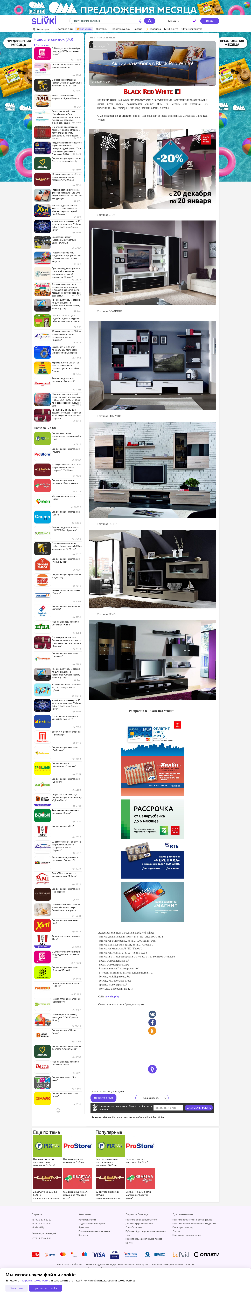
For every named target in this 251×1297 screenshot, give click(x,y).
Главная (92, 38)
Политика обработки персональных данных (194, 1223)
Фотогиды (100, 46)
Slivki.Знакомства (192, 29)
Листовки (101, 29)
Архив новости (151, 1097)
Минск (172, 21)
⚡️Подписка (153, 29)
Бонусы (129, 1242)
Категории (43, 29)
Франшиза (84, 1227)
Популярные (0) (45, 428)
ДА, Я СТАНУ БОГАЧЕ (199, 1107)
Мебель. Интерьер (106, 38)
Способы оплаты (134, 1227)
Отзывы (176, 1231)
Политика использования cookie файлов (192, 1219)
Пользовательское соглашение (94, 1231)
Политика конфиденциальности (141, 1219)
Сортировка (42, 45)
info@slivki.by (38, 1227)
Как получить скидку (182, 1227)
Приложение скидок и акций (186, 1235)
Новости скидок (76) (53, 39)
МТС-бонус (171, 29)
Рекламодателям (87, 1219)
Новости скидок (120, 29)
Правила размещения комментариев (144, 1239)
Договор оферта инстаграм (139, 1223)
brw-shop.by (111, 996)
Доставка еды (64, 29)
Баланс (138, 29)
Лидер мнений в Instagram (92, 1223)
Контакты (83, 1235)
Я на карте (85, 29)
